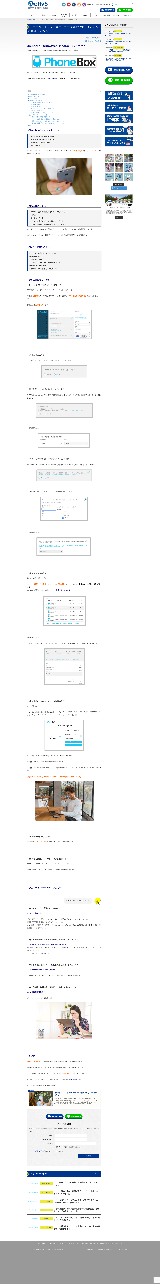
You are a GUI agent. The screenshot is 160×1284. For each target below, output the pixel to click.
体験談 (85, 15)
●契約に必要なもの (33, 96)
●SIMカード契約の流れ (35, 98)
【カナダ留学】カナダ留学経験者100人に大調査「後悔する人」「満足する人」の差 (76, 1210)
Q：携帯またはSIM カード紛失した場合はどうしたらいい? (46, 121)
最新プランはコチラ (63, 590)
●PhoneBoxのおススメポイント (37, 94)
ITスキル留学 (52, 1243)
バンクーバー (70, 1243)
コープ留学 (61, 1243)
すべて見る (98, 1173)
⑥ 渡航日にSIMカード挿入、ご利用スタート (42, 113)
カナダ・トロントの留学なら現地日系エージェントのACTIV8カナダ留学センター (112, 1249)
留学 (32, 15)
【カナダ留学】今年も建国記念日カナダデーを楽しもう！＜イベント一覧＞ (76, 1192)
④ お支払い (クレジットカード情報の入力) (41, 108)
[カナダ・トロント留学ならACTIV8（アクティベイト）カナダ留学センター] (39, 5)
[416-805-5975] (88, 6)
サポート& (64, 15)
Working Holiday (46, 1210)
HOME (29, 20)
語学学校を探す (42, 1243)
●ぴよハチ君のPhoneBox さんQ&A (38, 115)
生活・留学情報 (46, 1183)
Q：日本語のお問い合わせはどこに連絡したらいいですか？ (46, 123)
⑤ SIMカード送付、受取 (36, 110)
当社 (117, 15)
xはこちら (119, 217)
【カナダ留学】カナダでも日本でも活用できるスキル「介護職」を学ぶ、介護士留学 (76, 1201)
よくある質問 (106, 15)
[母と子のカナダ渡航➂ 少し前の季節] (109, 158)
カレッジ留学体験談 (82, 1243)
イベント (95, 15)
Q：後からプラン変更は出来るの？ (39, 117)
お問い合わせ (127, 15)
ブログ (34, 20)
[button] (100, 91)
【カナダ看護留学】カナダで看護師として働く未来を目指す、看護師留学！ (77, 1227)
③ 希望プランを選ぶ (35, 106)
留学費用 (74, 15)
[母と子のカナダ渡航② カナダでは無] (128, 158)
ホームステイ (54, 15)
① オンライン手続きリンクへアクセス (40, 102)
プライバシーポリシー (115, 1243)
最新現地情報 (94, 1243)
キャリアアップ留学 (46, 1201)
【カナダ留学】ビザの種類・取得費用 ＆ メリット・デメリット (76, 1183)
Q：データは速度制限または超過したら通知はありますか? (46, 119)
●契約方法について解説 (35, 100)
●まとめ (30, 125)
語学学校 (46, 1218)
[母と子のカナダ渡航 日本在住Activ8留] (109, 167)
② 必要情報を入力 (34, 104)
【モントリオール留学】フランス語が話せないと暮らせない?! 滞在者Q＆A (77, 1219)
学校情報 (43, 15)
